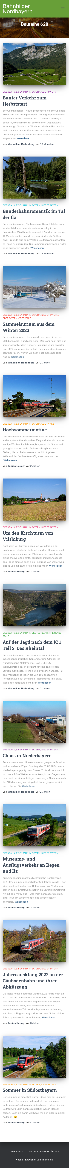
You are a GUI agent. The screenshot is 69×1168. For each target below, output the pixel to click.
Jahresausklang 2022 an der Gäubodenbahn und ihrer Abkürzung (33, 981)
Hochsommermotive (25, 430)
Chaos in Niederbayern (27, 755)
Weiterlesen (23, 138)
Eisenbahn (9, 92)
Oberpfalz (24, 318)
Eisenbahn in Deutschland (32, 633)
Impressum (16, 1151)
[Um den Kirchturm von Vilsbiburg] (34, 500)
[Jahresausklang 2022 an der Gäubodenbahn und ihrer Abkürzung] (34, 941)
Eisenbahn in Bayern (28, 92)
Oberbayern (48, 92)
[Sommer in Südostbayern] (34, 1057)
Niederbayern (49, 205)
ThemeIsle (47, 1159)
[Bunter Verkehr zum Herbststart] (34, 64)
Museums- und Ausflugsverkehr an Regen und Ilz (31, 865)
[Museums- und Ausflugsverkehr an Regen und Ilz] (34, 825)
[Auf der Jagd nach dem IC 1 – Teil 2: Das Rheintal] (34, 605)
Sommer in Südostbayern (30, 1090)
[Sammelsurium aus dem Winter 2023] (34, 287)
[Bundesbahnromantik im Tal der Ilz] (34, 178)
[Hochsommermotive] (34, 396)
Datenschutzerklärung (44, 1151)
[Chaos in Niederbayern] (34, 722)
